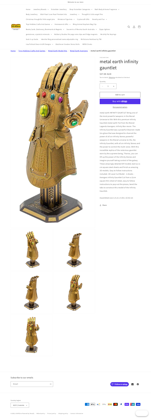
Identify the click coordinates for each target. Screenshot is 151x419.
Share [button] (104, 205)
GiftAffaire (18, 413)
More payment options (120, 107)
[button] (41, 9)
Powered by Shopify (28, 413)
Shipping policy (63, 413)
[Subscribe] (50, 384)
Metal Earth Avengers (79, 51)
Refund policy (41, 413)
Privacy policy (51, 413)
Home (13, 51)
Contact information (76, 413)
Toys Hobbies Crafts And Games (31, 51)
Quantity (103, 82)
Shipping (112, 77)
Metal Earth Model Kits (57, 51)
